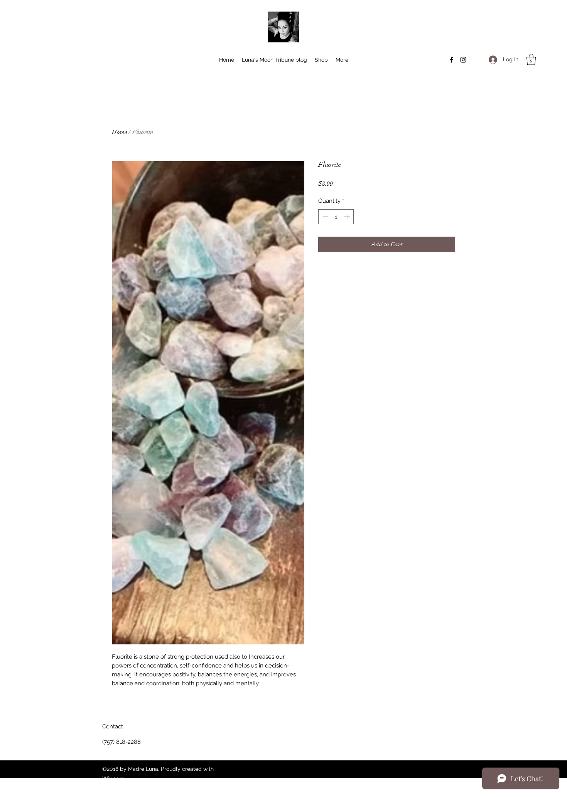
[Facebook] (452, 60)
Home (119, 132)
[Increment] (348, 217)
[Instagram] (463, 60)
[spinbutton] (336, 217)
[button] (531, 59)
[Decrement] (324, 217)
